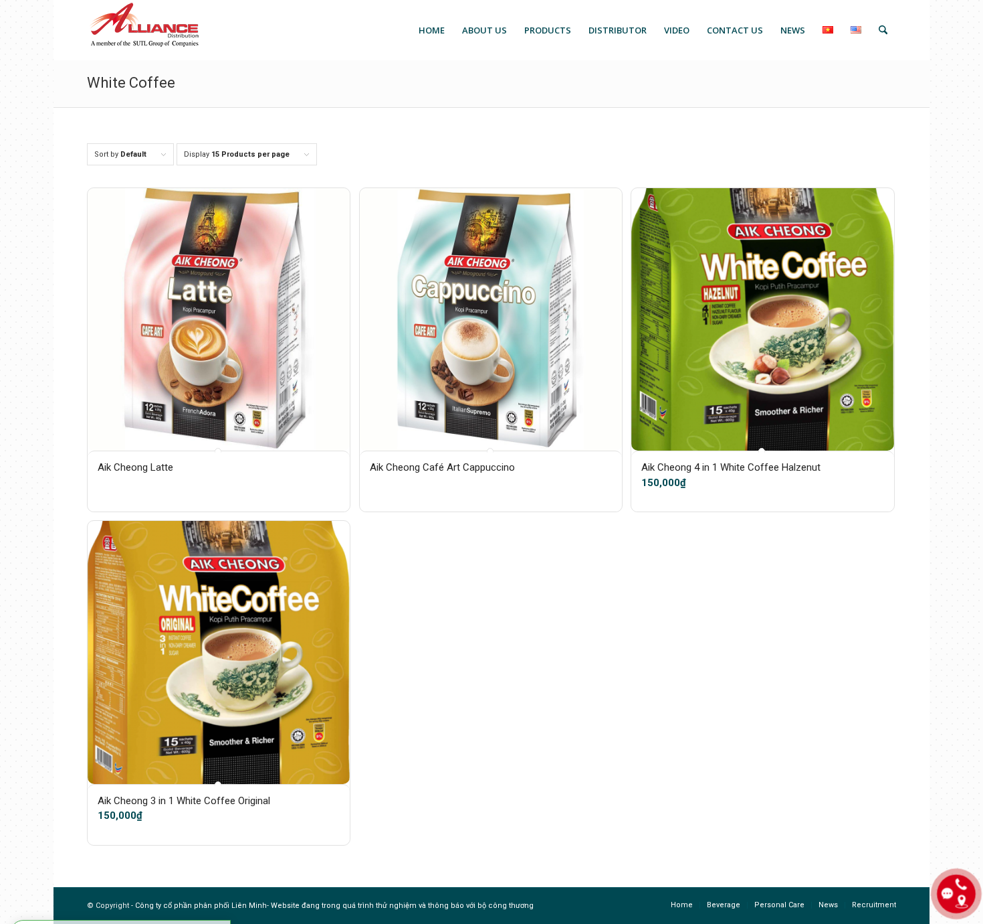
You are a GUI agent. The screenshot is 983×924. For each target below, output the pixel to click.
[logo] (143, 30)
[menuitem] (431, 30)
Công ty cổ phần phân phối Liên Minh (201, 905)
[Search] (883, 30)
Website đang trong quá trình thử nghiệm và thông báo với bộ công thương (402, 905)
